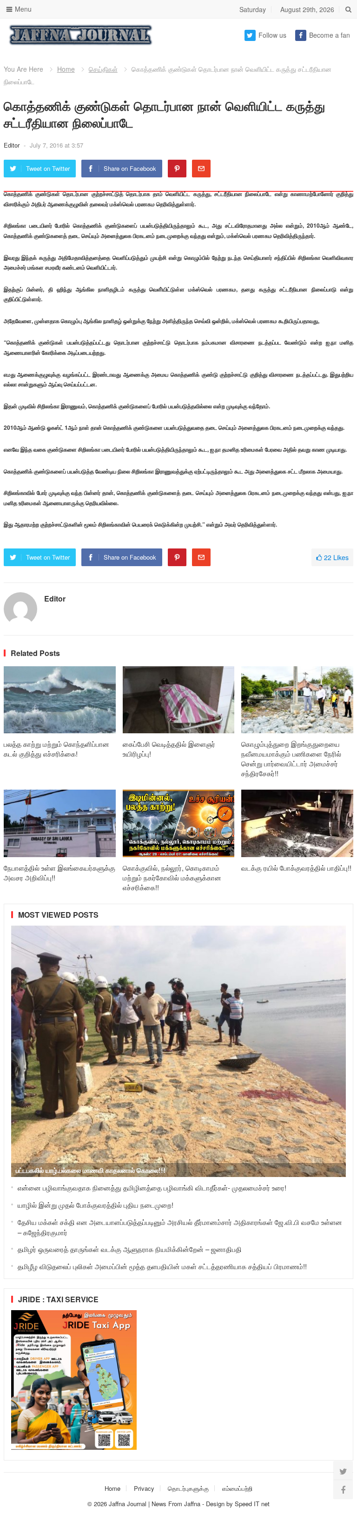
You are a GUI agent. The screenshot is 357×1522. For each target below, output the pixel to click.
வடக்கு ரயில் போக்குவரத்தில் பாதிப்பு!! (296, 868)
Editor (12, 145)
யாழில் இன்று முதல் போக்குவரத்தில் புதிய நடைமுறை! (95, 1205)
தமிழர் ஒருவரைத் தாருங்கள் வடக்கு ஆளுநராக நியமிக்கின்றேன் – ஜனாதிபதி (130, 1249)
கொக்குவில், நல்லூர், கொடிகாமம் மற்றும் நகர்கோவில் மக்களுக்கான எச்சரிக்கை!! (172, 877)
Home (66, 69)
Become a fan (329, 35)
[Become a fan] (343, 1489)
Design (216, 1503)
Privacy (144, 1488)
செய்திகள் (103, 69)
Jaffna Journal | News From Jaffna (154, 1503)
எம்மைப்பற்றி (237, 1488)
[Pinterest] (177, 168)
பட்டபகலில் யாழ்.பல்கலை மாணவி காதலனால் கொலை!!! (90, 1170)
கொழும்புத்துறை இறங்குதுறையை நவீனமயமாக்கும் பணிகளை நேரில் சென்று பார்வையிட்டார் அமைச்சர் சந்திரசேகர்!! (291, 758)
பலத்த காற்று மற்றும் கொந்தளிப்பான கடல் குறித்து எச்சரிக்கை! (56, 748)
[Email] (201, 168)
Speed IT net (252, 1503)
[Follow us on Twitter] (343, 1470)
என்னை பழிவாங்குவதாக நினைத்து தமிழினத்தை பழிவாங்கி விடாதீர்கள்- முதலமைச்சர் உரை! (152, 1187)
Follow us (272, 35)
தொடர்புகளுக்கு (188, 1488)
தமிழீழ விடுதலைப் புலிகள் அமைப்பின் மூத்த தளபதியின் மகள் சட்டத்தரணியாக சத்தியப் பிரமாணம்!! (162, 1266)
